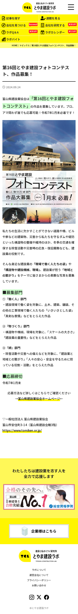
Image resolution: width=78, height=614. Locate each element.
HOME (15, 45)
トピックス (25, 45)
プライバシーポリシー (39, 580)
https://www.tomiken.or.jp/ (22, 430)
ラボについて (39, 569)
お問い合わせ (39, 585)
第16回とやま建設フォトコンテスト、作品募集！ (54, 45)
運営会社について (39, 575)
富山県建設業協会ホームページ (39, 398)
